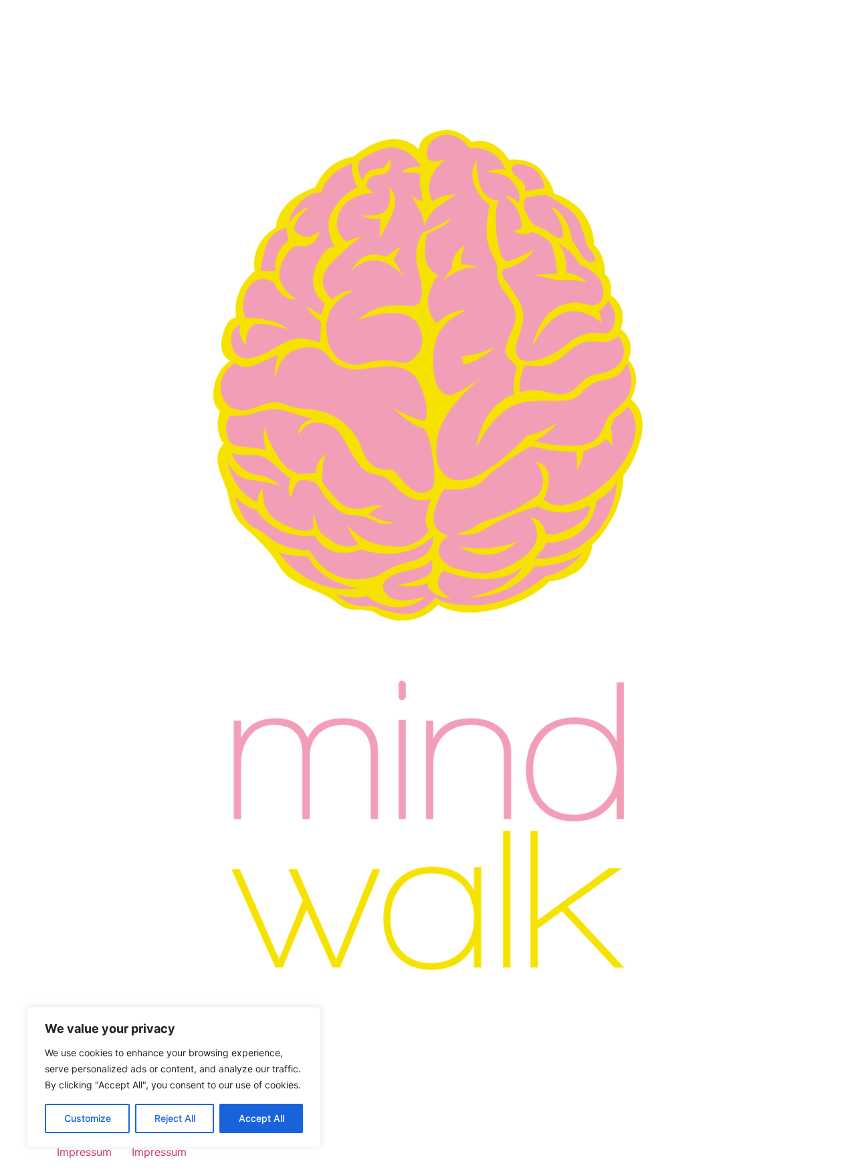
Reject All (174, 1118)
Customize (87, 1118)
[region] (174, 1077)
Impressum (84, 1152)
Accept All (261, 1118)
